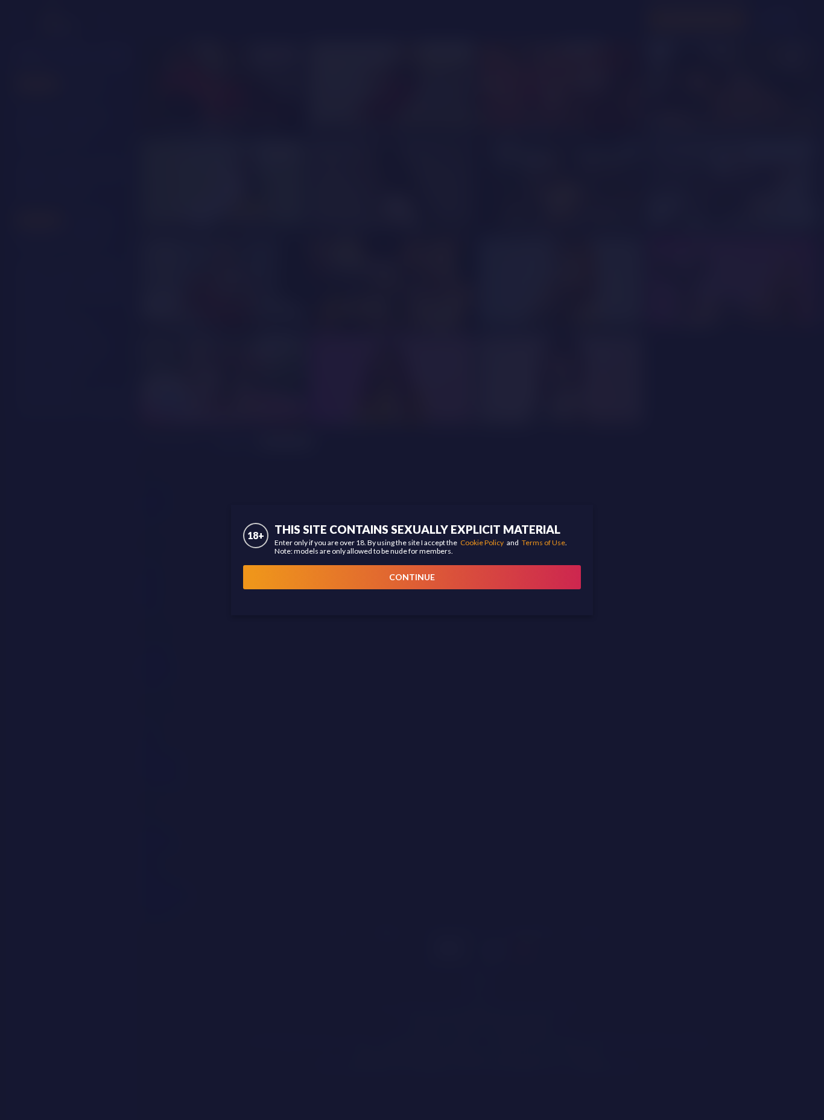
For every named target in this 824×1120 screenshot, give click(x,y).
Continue (412, 577)
